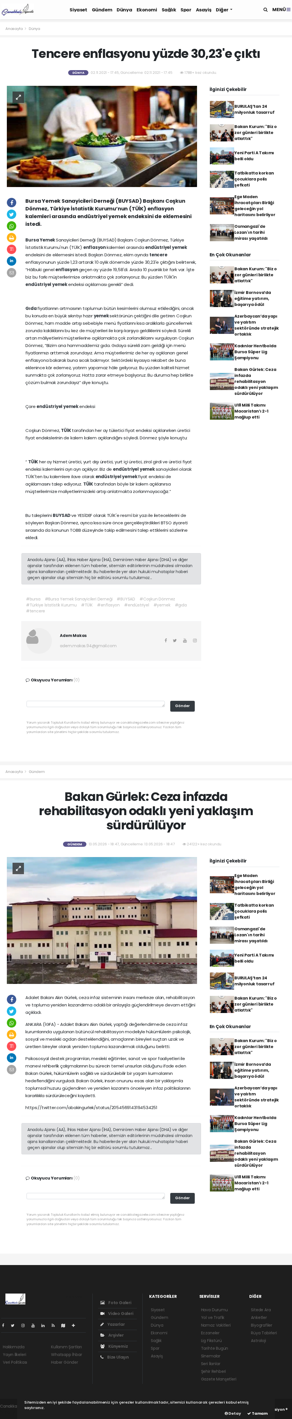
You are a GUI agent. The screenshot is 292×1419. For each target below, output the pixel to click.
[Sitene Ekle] (76, 1325)
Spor (186, 10)
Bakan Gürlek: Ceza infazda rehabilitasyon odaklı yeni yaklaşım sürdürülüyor (256, 381)
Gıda (31, 308)
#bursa (33, 599)
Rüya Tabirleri (264, 1333)
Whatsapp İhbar (66, 1354)
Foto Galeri (119, 1303)
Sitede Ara (261, 1310)
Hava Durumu (214, 1310)
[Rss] (55, 1325)
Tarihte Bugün (214, 1348)
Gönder (182, 705)
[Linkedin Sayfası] (45, 1325)
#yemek (162, 605)
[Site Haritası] (65, 1325)
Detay (234, 1413)
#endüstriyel (136, 605)
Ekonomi (147, 10)
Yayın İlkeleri (14, 1354)
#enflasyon (108, 605)
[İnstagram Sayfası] (25, 1325)
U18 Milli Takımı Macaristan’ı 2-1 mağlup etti (251, 411)
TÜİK (66, 430)
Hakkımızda (14, 1347)
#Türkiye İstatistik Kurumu (51, 605)
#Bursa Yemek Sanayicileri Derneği (79, 599)
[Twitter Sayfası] (15, 1325)
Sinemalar (210, 1356)
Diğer (222, 10)
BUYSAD (62, 515)
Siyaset (78, 10)
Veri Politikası (15, 1362)
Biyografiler (261, 1325)
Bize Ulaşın (117, 1357)
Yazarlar (116, 1324)
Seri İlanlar (210, 1364)
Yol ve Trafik (213, 1317)
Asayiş (204, 10)
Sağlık (169, 10)
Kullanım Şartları (66, 1347)
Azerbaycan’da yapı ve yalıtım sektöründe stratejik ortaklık (256, 325)
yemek (179, 247)
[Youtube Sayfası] (35, 1325)
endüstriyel (158, 247)
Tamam (259, 1413)
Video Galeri (120, 1313)
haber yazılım (13, 1412)
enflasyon (95, 247)
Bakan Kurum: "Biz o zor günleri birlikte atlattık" (255, 132)
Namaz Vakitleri (216, 1325)
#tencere (35, 611)
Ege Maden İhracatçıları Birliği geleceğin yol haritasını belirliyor (254, 206)
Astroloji (258, 1340)
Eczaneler (210, 1333)
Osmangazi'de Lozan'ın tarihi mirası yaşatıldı (251, 232)
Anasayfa (14, 28)
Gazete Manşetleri (218, 1379)
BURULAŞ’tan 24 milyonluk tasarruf (254, 109)
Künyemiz (118, 1346)
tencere (158, 255)
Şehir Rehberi (213, 1371)
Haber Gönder (64, 1362)
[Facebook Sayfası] (5, 1325)
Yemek (48, 240)
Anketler (259, 1317)
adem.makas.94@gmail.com (88, 646)
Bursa (32, 240)
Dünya (124, 10)
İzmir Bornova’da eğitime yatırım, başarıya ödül (252, 298)
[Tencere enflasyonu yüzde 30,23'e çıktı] (102, 136)
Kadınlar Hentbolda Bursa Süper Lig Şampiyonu (255, 352)
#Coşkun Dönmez (157, 599)
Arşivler (115, 1335)
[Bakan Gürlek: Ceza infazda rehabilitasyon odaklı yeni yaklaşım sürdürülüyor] (102, 920)
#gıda (181, 605)
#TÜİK (87, 605)
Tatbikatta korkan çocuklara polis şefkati (254, 179)
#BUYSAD (126, 599)
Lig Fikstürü (211, 1340)
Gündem (102, 10)
